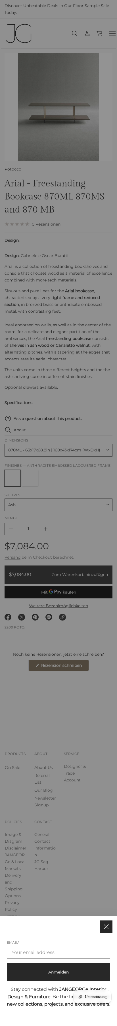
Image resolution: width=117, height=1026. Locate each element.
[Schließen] (106, 926)
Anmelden (58, 972)
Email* (13, 942)
